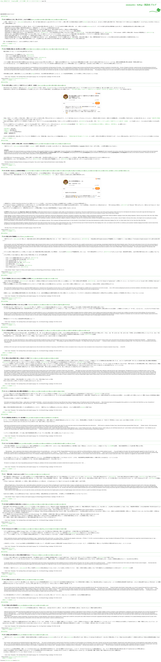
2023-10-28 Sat (4, 631)
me (38, 278)
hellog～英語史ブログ (5, 1)
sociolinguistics (60, 49)
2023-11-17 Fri (4, 470)
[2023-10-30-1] (23, 280)
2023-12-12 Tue (4, 167)
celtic (57, 417)
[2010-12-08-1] (30, 54)
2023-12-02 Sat (4, 354)
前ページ (29, 1)
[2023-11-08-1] (89, 334)
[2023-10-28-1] (91, 280)
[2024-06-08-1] (12, 572)
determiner (60, 504)
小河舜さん (6, 131)
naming (60, 85)
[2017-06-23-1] (153, 478)
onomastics (40, 19)
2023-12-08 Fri (4, 275)
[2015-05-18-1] (88, 476)
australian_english (108, 170)
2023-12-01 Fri (4, 387)
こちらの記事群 (110, 445)
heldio (47, 19)
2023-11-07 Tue (4, 525)
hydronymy (64, 19)
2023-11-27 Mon (4, 440)
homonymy (60, 170)
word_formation (28, 170)
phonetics (60, 528)
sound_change (72, 443)
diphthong (61, 443)
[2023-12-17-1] (12, 163)
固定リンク (5, 43)
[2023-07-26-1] (19, 445)
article (64, 504)
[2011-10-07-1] (68, 173)
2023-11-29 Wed (4, 414)
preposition (49, 504)
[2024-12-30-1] (12, 229)
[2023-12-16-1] (18, 297)
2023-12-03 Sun (4, 327)
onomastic (43, 307)
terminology (44, 143)
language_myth (36, 554)
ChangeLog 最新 (14, 1)
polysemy (56, 170)
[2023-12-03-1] (12, 522)
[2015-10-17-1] (35, 257)
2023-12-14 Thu (4, 82)
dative (44, 504)
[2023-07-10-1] (44, 32)
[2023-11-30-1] (6, 362)
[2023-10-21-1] (143, 476)
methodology (66, 304)
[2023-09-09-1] (82, 121)
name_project (35, 19)
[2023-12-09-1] (108, 32)
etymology (56, 330)
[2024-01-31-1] (24, 78)
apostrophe (76, 170)
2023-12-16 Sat (4, 45)
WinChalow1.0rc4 (9, 660)
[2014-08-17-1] (81, 362)
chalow (18, 660)
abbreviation (40, 170)
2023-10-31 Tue (4, 576)
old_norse (45, 330)
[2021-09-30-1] (28, 265)
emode (123, 170)
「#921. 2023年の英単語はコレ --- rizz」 (46, 174)
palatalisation (54, 528)
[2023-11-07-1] (28, 506)
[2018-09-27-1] (138, 420)
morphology (66, 170)
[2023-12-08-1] (38, 59)
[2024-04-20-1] (12, 78)
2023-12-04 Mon (4, 301)
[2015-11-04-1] (22, 260)
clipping (45, 170)
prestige (54, 49)
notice (64, 85)
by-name (65, 49)
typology (71, 170)
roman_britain (52, 417)
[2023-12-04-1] (80, 32)
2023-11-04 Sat (4, 551)
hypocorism (81, 170)
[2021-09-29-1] (19, 263)
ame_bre (127, 170)
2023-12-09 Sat (4, 233)
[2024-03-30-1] (18, 78)
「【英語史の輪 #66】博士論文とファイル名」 (78, 136)
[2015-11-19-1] (26, 262)
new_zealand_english (116, 170)
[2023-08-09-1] (64, 124)
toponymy (59, 19)
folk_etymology (33, 443)
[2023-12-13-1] (150, 32)
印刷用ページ (12, 43)
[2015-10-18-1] (30, 55)
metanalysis (54, 504)
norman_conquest (48, 49)
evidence (57, 304)
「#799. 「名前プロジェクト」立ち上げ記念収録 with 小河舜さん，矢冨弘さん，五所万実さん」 (96, 124)
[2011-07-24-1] (45, 362)
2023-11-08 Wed (4, 500)
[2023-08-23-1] (43, 57)
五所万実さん (7, 128)
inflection (71, 330)
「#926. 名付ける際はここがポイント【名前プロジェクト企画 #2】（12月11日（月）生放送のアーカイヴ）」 (95, 89)
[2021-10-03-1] (24, 266)
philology (61, 304)
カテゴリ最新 (22, 1)
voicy (45, 19)
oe (40, 278)
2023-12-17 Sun (4, 16)
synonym (87, 330)
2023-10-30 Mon (4, 602)
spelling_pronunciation (46, 528)
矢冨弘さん (6, 130)
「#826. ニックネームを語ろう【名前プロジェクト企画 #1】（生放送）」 (113, 121)
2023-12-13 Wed (4, 140)
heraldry (72, 38)
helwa (57, 85)
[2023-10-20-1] (112, 476)
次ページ (39, 1)
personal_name (53, 19)
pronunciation (21, 528)
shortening (35, 170)
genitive (61, 391)
